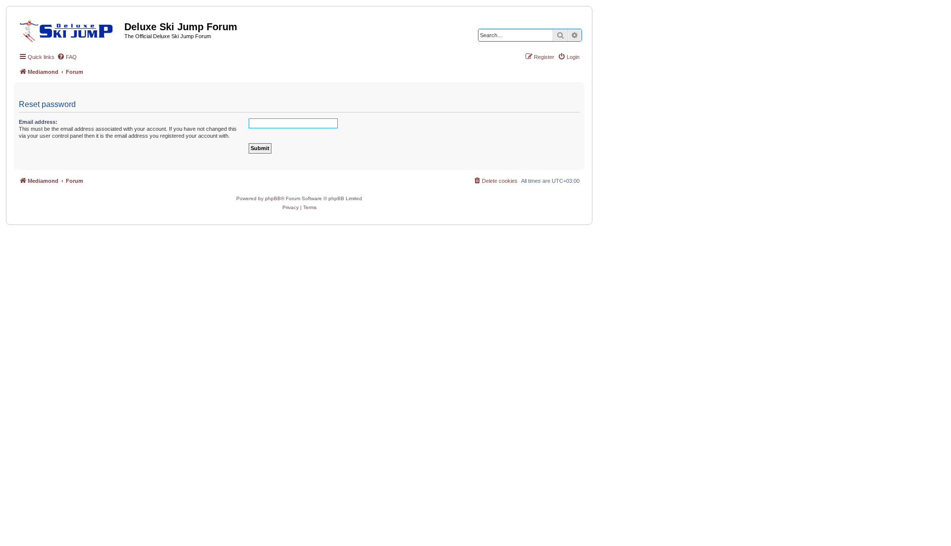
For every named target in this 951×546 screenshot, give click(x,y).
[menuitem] (67, 57)
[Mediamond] (69, 29)
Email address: (38, 122)
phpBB (273, 198)
